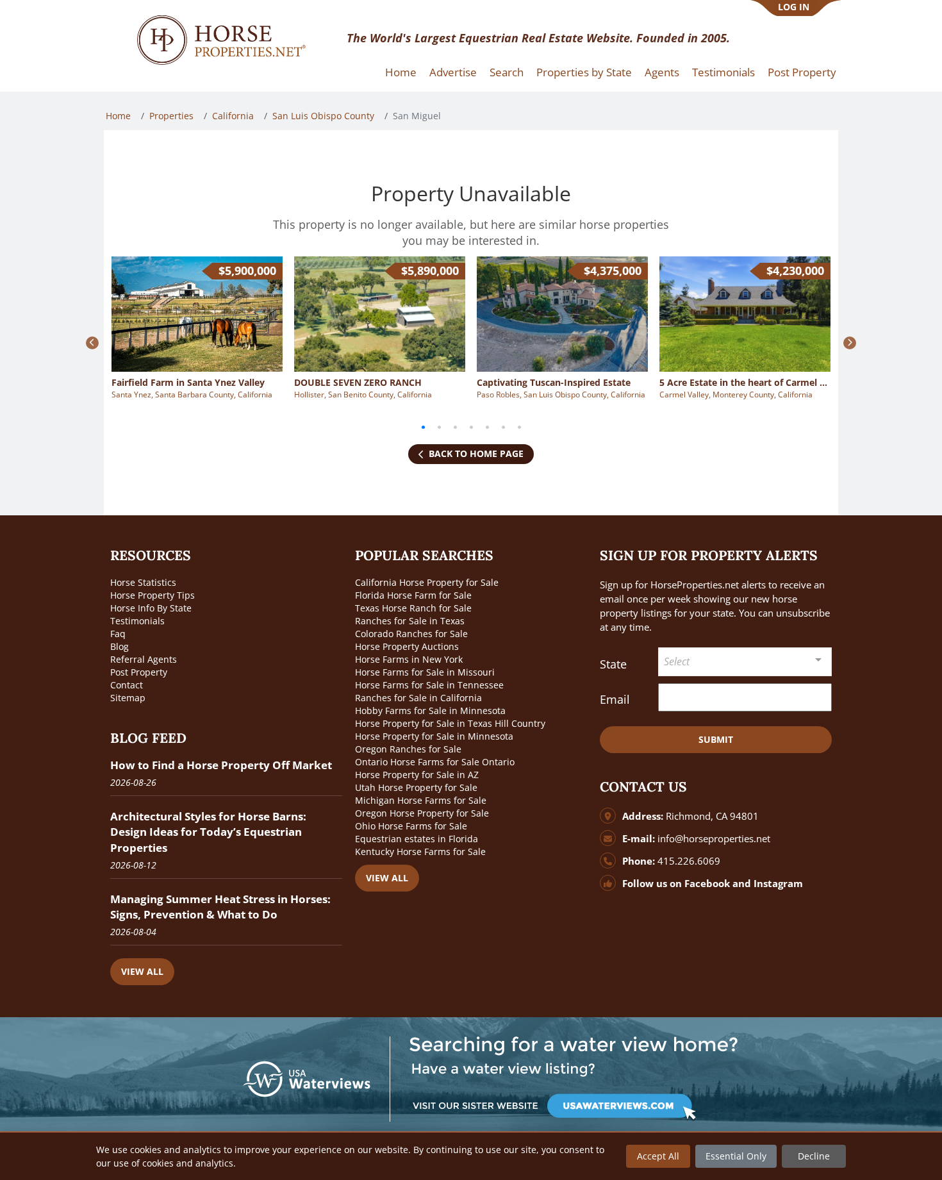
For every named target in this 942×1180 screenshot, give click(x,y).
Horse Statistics (143, 582)
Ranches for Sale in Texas (410, 621)
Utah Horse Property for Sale (416, 787)
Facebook (707, 883)
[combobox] (745, 661)
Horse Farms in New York (409, 659)
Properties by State (584, 72)
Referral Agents (143, 659)
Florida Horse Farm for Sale (413, 595)
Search (507, 72)
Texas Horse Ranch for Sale (413, 608)
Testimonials (723, 72)
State (613, 664)
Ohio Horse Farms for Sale (411, 826)
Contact (126, 685)
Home (401, 72)
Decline (814, 1156)
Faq (118, 633)
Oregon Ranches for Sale (408, 749)
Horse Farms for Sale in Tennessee (429, 685)
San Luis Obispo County (323, 116)
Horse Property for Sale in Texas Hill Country (450, 723)
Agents (662, 72)
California (233, 116)
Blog (119, 646)
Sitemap (127, 698)
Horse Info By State (151, 608)
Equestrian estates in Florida (416, 839)
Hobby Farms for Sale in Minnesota (430, 710)
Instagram (778, 883)
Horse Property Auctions (407, 646)
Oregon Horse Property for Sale (422, 813)
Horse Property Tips (152, 595)
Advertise (453, 72)
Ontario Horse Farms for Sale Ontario (435, 762)
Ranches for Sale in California (418, 698)
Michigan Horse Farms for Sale (420, 800)
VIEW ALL (142, 971)
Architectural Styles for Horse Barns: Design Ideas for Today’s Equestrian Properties (208, 831)
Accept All (658, 1156)
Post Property (802, 72)
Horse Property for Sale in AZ (417, 775)
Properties (171, 116)
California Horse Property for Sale (427, 582)
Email (615, 699)
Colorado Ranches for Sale (411, 633)
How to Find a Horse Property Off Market (221, 765)
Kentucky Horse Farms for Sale (420, 851)
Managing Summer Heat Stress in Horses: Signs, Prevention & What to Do (220, 907)
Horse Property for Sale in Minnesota (434, 736)
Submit (715, 739)
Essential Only (736, 1156)
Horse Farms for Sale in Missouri (425, 672)
